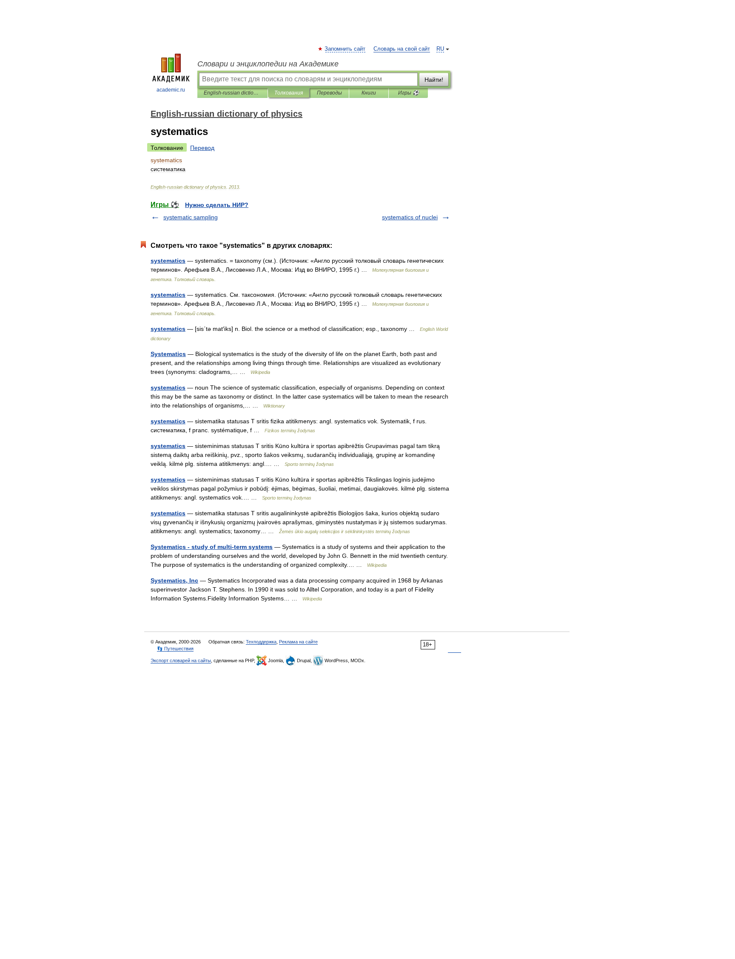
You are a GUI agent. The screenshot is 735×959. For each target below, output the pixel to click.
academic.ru (171, 90)
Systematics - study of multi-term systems (212, 546)
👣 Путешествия (175, 648)
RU (440, 49)
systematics (168, 260)
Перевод (202, 147)
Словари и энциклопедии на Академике (268, 64)
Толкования (288, 93)
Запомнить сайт (345, 49)
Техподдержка (261, 641)
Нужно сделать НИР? (216, 204)
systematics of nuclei (410, 217)
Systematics (168, 353)
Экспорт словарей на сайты (181, 660)
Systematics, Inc (174, 580)
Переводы (329, 93)
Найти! (433, 79)
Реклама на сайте (298, 641)
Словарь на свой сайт (401, 49)
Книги (369, 93)
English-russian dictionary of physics (232, 93)
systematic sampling (190, 217)
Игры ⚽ (408, 93)
